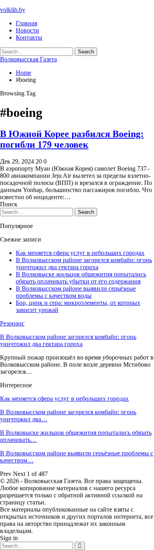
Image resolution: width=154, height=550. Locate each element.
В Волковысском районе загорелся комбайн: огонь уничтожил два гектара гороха (84, 263)
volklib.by (12, 9)
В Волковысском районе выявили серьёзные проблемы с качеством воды (76, 292)
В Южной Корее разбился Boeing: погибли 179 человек (72, 139)
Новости (27, 30)
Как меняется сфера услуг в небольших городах (80, 252)
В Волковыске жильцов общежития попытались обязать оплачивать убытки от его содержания (81, 278)
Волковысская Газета (28, 59)
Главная (26, 23)
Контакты (29, 37)
